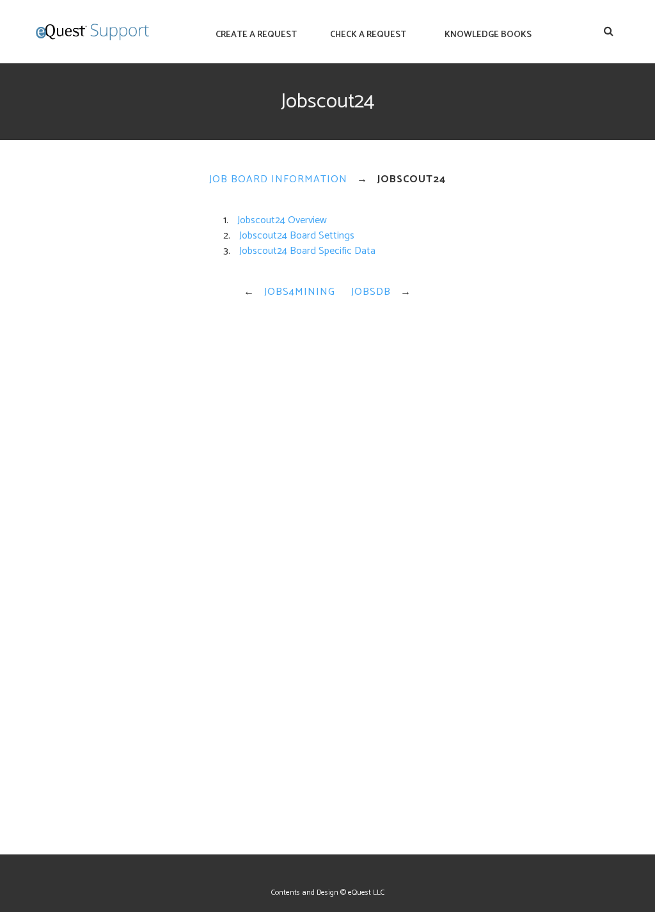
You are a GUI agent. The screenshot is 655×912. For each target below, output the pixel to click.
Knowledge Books (488, 35)
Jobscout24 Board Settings (296, 235)
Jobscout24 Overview (282, 220)
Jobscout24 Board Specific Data (307, 251)
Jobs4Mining (299, 292)
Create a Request (256, 35)
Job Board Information (278, 179)
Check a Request (368, 35)
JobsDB (371, 292)
